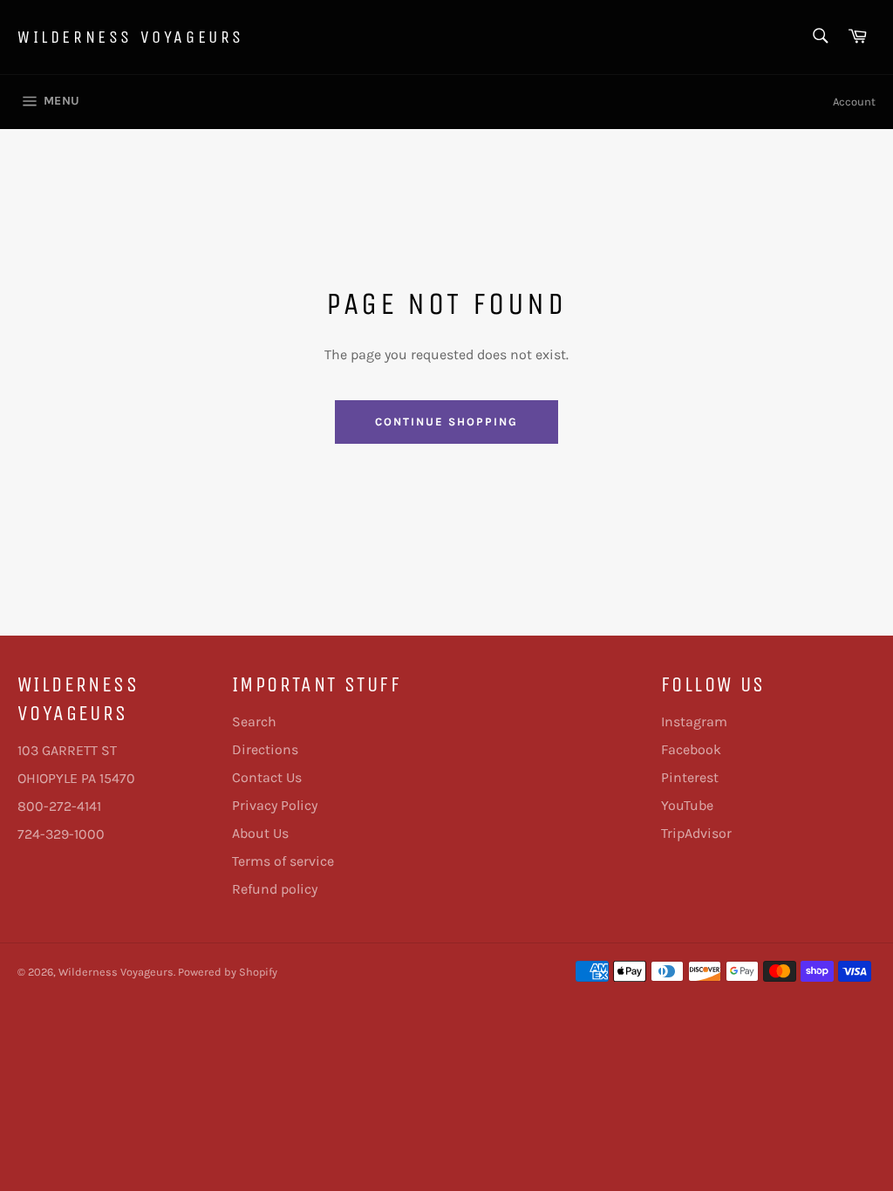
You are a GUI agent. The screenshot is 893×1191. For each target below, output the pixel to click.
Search (254, 721)
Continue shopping (446, 421)
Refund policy (274, 889)
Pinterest (690, 777)
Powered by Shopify (227, 971)
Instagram (694, 721)
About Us (260, 833)
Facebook (691, 749)
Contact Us (267, 777)
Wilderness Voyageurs (130, 37)
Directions (265, 749)
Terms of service (283, 861)
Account (854, 101)
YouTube (687, 805)
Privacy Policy (274, 805)
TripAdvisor (696, 833)
